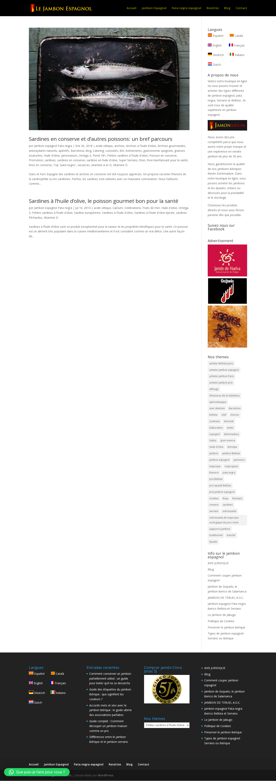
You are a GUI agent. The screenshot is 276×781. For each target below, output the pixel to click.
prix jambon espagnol (222, 492)
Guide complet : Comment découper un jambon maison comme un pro (108, 726)
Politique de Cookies (221, 621)
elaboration (216, 427)
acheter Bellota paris (221, 363)
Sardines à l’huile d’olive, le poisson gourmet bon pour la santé (103, 200)
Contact (241, 8)
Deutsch (218, 55)
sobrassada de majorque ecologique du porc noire (224, 520)
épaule (213, 541)
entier (230, 427)
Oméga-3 (85, 155)
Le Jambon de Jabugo (222, 615)
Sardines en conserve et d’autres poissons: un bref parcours (100, 138)
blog (88, 151)
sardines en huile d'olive (101, 160)
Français (239, 45)
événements (133, 151)
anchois (119, 146)
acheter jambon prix (221, 382)
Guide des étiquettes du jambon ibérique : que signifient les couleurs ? (110, 694)
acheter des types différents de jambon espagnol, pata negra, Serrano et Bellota (226, 95)
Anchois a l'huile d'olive (141, 146)
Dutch (216, 64)
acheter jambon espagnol (224, 370)
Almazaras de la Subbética (224, 395)
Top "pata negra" (64, 165)
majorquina (231, 466)
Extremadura (231, 434)
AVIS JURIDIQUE (218, 563)
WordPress (106, 775)
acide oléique (104, 146)
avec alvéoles (217, 408)
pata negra (229, 472)
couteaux (214, 421)
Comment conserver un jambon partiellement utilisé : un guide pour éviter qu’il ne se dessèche (110, 678)
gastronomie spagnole (158, 151)
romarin (214, 504)
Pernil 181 (99, 155)
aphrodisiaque (217, 402)
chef (223, 414)
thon (142, 160)
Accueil (131, 8)
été (122, 151)
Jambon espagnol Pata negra (53, 146)
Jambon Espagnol (154, 8)
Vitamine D (120, 165)
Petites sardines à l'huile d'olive (127, 155)
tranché (231, 535)
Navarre (214, 472)
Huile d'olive (52, 155)
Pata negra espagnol (186, 8)
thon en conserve (40, 165)
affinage (214, 389)
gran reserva (227, 440)
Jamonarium (69, 155)
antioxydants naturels (43, 151)
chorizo (234, 414)
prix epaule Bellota (220, 485)
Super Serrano (128, 160)
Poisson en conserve (163, 155)
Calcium (118, 208)
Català (238, 36)
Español (218, 36)
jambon (213, 453)
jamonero (239, 460)
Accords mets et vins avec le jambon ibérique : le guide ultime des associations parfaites (110, 710)
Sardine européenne (87, 213)
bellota (213, 414)
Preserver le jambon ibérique (226, 627)
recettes (214, 498)
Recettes (212, 8)
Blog (227, 8)
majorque (215, 466)
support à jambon (219, 529)
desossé (229, 421)
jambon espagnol (219, 460)
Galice (212, 440)
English (217, 45)
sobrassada (229, 511)
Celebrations (132, 208)
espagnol (214, 434)
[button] (37, 772)
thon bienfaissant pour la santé (167, 160)
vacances (84, 165)
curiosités (111, 151)
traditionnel (216, 535)
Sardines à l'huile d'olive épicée (154, 213)
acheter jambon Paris (221, 376)
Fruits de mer (151, 208)
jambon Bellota (231, 453)
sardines (50, 160)
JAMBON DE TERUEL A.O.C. (226, 598)
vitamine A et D (101, 165)
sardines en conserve (71, 160)
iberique (232, 447)
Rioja (225, 498)
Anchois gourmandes (171, 146)
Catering (98, 151)
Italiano (239, 55)
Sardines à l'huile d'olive (117, 213)
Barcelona (77, 151)
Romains (237, 498)
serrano (213, 511)
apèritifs (64, 151)
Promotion (36, 160)
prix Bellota (215, 479)
